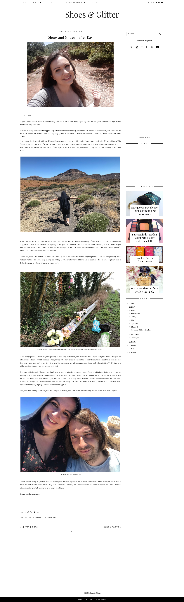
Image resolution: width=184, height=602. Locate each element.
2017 (131, 345)
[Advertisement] (144, 93)
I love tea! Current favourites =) (145, 260)
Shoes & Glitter (92, 14)
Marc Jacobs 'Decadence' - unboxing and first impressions (144, 211)
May (133, 320)
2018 (131, 342)
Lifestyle (51, 2)
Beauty (36, 2)
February (134, 334)
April (133, 323)
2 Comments (50, 517)
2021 (131, 303)
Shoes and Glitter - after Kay (70, 37)
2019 (131, 310)
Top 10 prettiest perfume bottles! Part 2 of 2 (144, 290)
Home (24, 2)
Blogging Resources (73, 2)
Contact (95, 2)
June (133, 316)
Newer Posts (29, 527)
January (134, 337)
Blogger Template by (92, 599)
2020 (131, 307)
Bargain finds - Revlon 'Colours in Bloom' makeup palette (144, 238)
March (133, 327)
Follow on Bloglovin (144, 40)
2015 (131, 352)
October (134, 313)
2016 (131, 348)
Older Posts (111, 527)
